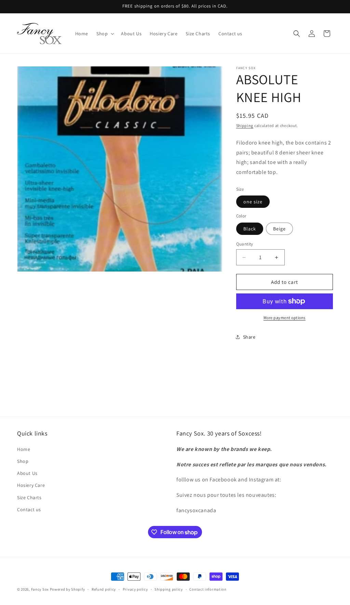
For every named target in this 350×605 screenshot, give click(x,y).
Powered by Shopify (67, 589)
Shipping (245, 125)
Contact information (207, 589)
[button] (104, 33)
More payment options (285, 317)
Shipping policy (168, 589)
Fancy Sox (40, 589)
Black (249, 229)
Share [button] (249, 337)
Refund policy (104, 589)
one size (252, 202)
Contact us (29, 509)
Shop (22, 461)
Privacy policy (135, 589)
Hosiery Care (31, 485)
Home (23, 449)
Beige (279, 229)
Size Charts (29, 497)
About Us (27, 473)
